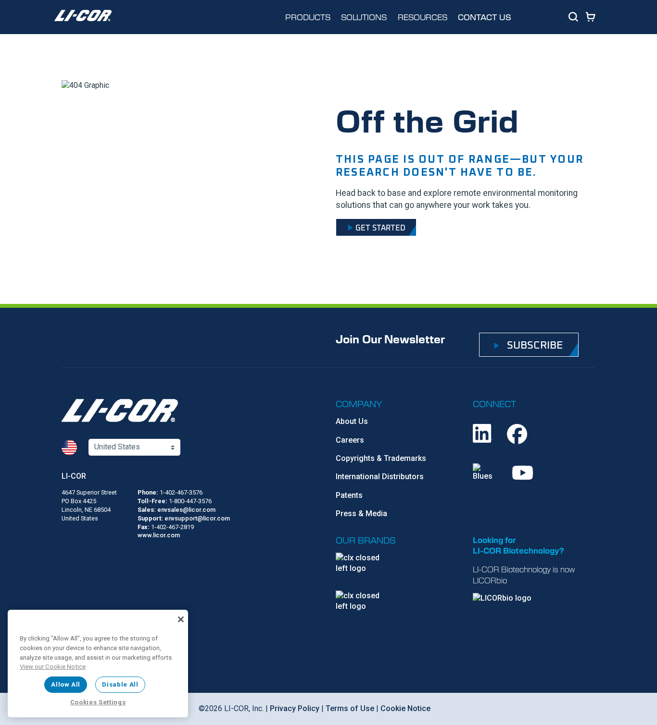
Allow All (65, 684)
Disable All (120, 684)
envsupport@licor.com (197, 518)
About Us (352, 421)
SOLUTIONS (364, 17)
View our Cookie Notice (53, 666)
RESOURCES (422, 17)
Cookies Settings (98, 702)
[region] (98, 663)
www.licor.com (159, 535)
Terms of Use (350, 708)
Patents (349, 495)
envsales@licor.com (186, 509)
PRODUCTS (307, 17)
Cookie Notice (405, 708)
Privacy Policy (294, 708)
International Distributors (380, 476)
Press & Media (361, 513)
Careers (350, 440)
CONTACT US (484, 17)
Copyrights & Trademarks (381, 458)
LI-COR (74, 476)
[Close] (181, 619)
